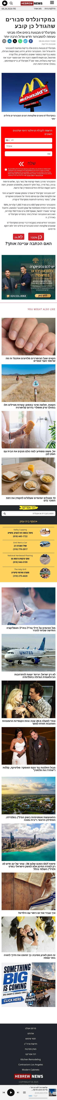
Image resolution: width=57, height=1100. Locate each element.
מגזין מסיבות (30, 1049)
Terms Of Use (39, 175)
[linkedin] (9, 41)
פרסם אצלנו (30, 1028)
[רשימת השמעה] (24, 1092)
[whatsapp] (20, 41)
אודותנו (30, 1033)
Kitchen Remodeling (31, 1059)
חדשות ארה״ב (30, 1043)
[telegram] (25, 41)
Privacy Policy (30, 175)
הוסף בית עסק (28, 521)
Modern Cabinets (30, 1069)
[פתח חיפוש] (11, 3)
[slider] (38, 1098)
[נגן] (11, 1092)
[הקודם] (4, 1092)
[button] (7, 140)
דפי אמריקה (30, 1054)
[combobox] (28, 513)
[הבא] (18, 1092)
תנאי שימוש (30, 1038)
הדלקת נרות (50, 9)
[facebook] (31, 41)
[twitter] (15, 41)
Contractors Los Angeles (30, 1064)
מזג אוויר (37, 9)
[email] (4, 41)
